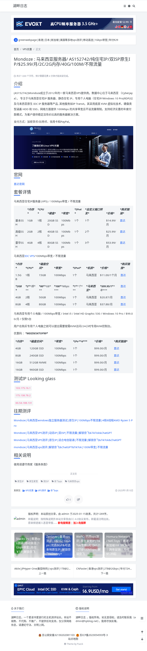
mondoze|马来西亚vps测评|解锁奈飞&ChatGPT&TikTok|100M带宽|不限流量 (61, 447)
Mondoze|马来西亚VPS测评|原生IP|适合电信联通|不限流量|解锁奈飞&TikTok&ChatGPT (67, 440)
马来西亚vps (73, 481)
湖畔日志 (16, 617)
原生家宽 (33, 481)
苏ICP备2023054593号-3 (94, 635)
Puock (80, 643)
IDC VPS (29, 256)
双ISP (46, 481)
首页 (16, 49)
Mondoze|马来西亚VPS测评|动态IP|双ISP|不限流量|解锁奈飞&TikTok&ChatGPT (63, 433)
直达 (122, 220)
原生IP (20, 481)
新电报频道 (64, 522)
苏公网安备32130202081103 (58, 635)
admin (65, 513)
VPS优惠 (27, 49)
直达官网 (19, 184)
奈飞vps (58, 481)
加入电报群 (79, 522)
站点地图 (73, 638)
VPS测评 (41, 490)
